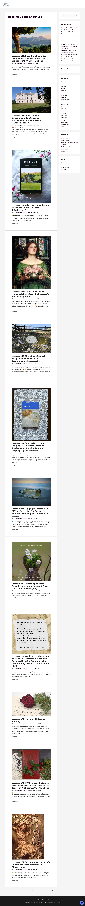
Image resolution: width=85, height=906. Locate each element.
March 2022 (64, 90)
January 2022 (64, 95)
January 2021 (64, 120)
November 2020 (65, 124)
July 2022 (63, 81)
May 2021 (63, 111)
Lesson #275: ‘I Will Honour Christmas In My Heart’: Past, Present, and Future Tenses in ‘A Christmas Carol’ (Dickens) (31, 785)
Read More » (15, 74)
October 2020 (64, 126)
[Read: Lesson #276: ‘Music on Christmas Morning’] (31, 704)
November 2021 (65, 99)
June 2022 (63, 84)
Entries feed (64, 165)
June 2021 (63, 108)
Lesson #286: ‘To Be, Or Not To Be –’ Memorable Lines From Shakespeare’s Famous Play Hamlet (30, 294)
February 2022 (64, 93)
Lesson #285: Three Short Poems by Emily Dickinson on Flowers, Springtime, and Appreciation (29, 358)
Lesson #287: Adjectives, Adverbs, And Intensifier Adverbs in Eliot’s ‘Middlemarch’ (31, 207)
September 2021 (65, 104)
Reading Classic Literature (67, 147)
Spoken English (65, 149)
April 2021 (63, 113)
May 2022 (63, 86)
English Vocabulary (65, 138)
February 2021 (64, 117)
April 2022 (63, 88)
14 (32, 890)
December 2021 (65, 97)
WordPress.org (64, 169)
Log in (62, 162)
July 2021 (63, 106)
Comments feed (65, 167)
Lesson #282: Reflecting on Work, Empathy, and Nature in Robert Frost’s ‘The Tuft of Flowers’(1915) (30, 586)
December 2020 (65, 122)
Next (54, 890)
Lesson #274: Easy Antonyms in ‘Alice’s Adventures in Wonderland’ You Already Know (31, 864)
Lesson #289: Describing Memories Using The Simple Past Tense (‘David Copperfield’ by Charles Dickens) (29, 58)
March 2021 (64, 115)
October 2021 (64, 102)
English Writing (65, 140)
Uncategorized (64, 151)
